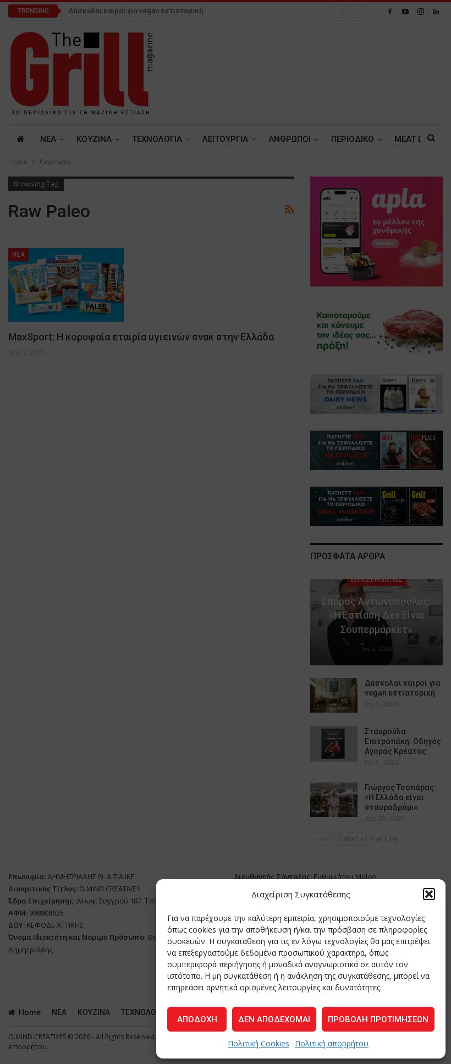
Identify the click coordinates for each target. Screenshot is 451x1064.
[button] (429, 894)
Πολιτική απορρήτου (332, 1043)
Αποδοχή (197, 1019)
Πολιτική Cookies (258, 1043)
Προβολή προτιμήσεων (378, 1019)
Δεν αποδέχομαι (274, 1019)
